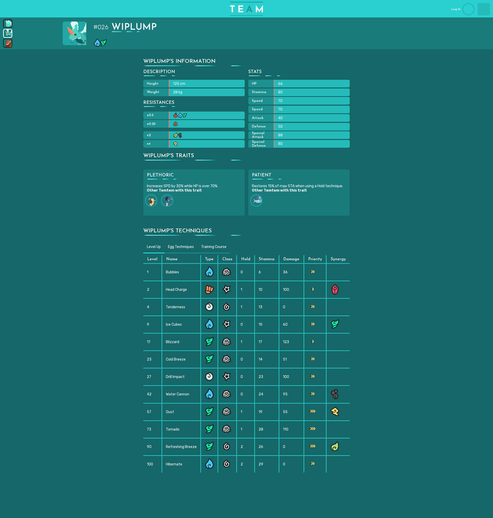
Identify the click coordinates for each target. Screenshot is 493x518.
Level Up (154, 247)
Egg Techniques (181, 247)
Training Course (213, 247)
